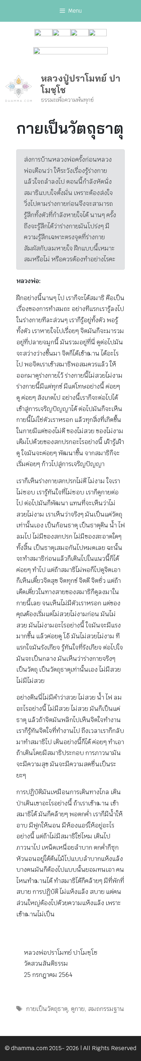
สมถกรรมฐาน (106, 1009)
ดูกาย (78, 1009)
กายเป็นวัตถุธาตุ (47, 1009)
